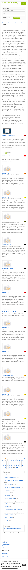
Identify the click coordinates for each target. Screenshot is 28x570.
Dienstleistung (9, 484)
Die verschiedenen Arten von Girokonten (12, 530)
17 (7, 462)
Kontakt (4, 552)
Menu (23, 3)
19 (11, 462)
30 (14, 464)
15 (3, 462)
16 (5, 462)
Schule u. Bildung (10, 514)
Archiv (3, 545)
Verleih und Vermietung (11, 522)
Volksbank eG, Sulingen (7, 268)
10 (13, 460)
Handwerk (8, 495)
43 (20, 465)
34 (22, 464)
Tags (9, 526)
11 (15, 460)
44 (22, 465)
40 (14, 465)
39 (11, 465)
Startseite (4, 22)
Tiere (7, 520)
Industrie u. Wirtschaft (10, 501)
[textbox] (14, 10)
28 (9, 464)
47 (7, 467)
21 (16, 462)
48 (9, 467)
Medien (7, 506)
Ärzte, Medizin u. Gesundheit (12, 474)
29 (11, 464)
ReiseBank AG (5, 173)
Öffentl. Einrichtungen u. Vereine (13, 509)
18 (9, 462)
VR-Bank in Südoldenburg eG (8, 135)
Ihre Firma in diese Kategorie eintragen (16, 458)
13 (19, 460)
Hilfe (3, 547)
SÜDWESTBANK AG (7, 244)
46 (5, 467)
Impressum (5, 553)
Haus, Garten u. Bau (10, 498)
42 (18, 465)
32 (18, 464)
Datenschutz (5, 556)
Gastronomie (9, 490)
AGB (3, 555)
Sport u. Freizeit (9, 517)
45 (3, 467)
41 (16, 465)
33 (20, 464)
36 (5, 465)
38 (9, 465)
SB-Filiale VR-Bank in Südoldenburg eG (11, 418)
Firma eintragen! (6, 544)
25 (3, 464)
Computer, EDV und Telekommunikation (14, 480)
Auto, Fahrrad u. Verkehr (11, 477)
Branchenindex (7, 472)
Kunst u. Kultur (9, 503)
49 (11, 467)
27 (7, 464)
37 (7, 465)
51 (16, 467)
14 (22, 460)
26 (5, 464)
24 (22, 462)
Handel (7, 492)
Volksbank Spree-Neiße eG (8, 375)
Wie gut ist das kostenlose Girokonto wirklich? (13, 528)
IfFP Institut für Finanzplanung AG (9, 155)
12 (17, 460)
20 (14, 462)
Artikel (6, 526)
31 (16, 464)
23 (20, 462)
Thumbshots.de (21, 532)
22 (18, 462)
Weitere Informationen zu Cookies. (10, 568)
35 (3, 465)
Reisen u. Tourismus (10, 512)
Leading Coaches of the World (9, 311)
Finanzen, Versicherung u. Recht (16, 22)
